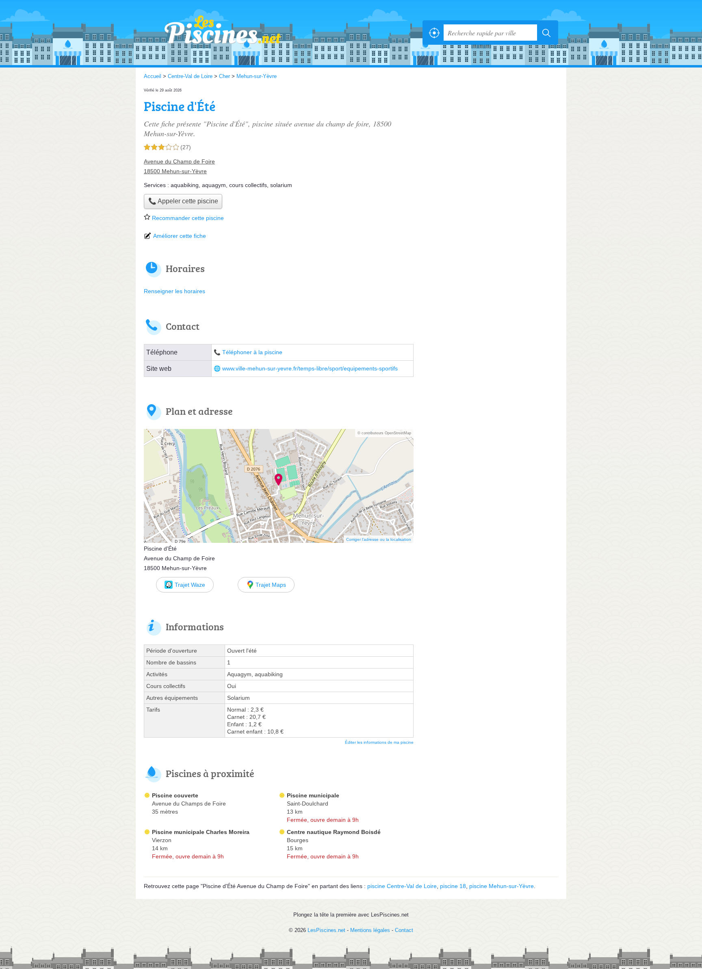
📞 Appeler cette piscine (183, 201)
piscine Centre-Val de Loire (402, 886)
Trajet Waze (190, 584)
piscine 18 (453, 886)
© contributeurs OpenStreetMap (384, 433)
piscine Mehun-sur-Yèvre (501, 886)
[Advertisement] (490, 143)
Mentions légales (370, 930)
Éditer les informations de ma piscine (379, 742)
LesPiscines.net (233, 32)
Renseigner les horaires (174, 291)
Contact (404, 930)
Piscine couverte (175, 795)
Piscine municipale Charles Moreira (200, 832)
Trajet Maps (271, 584)
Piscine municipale (313, 795)
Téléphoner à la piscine (252, 352)
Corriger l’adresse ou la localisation (378, 539)
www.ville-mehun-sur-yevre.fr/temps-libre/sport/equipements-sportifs (310, 369)
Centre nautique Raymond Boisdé (334, 832)
